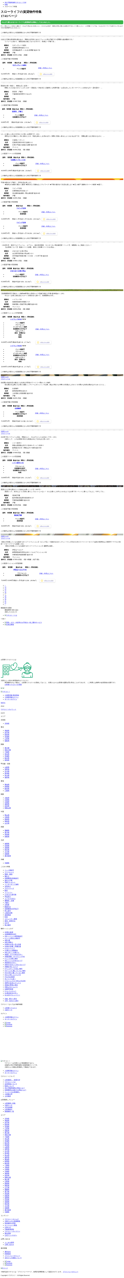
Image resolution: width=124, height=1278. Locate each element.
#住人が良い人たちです (13, 975)
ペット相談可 (9, 870)
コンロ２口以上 (10, 898)
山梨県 (7, 767)
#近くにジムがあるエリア (13, 960)
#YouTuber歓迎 (10, 977)
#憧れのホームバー (11, 987)
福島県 (7, 741)
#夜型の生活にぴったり (13, 983)
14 (5, 589)
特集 (6, 4)
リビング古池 (21, 208)
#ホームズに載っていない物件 (15, 971)
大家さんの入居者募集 (12, 1221)
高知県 (7, 834)
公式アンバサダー (11, 1235)
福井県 (7, 777)
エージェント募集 (11, 1225)
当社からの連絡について (13, 1258)
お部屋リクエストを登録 (13, 684)
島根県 (7, 819)
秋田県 (7, 734)
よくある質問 (9, 1242)
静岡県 (7, 786)
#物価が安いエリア (11, 967)
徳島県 (7, 836)
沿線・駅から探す (11, 999)
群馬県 (7, 760)
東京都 (7, 748)
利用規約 (8, 1254)
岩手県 (7, 732)
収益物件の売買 (10, 1223)
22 (5, 603)
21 (5, 601)
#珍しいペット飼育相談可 (13, 936)
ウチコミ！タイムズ (12, 1219)
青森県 (7, 730)
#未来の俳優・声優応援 (13, 946)
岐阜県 (7, 788)
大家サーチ (8, 1010)
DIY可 (7, 923)
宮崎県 (7, 854)
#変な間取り (9, 942)
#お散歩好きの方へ (11, 993)
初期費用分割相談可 (12, 878)
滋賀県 (7, 804)
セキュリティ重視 (11, 919)
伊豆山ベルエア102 (20, 569)
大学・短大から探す (12, 1001)
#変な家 (7, 940)
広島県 (7, 817)
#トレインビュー (10, 991)
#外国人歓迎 (9, 932)
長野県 (7, 769)
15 (5, 590)
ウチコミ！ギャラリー (12, 1231)
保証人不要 (8, 880)
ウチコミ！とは (10, 1082)
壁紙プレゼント (10, 882)
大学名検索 (8, 1107)
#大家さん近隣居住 (11, 950)
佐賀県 (7, 846)
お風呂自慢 (8, 913)
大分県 (7, 852)
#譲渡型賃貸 (9, 989)
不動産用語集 (9, 1229)
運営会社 (8, 1252)
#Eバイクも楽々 (10, 979)
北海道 (7, 723)
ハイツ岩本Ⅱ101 (18, 463)
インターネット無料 (12, 884)
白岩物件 (18, 408)
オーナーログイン (11, 699)
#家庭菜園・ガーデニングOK (15, 956)
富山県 (7, 775)
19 (5, 597)
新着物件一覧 (9, 1111)
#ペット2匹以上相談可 (12, 938)
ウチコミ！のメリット (8, 709)
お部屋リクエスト (11, 1008)
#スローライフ (10, 948)
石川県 (7, 771)
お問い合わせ (9, 1244)
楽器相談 (8, 915)
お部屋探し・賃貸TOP (12, 1080)
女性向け (8, 886)
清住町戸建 (18, 515)
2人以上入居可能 (10, 894)
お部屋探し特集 (10, 1103)
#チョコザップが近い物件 (13, 969)
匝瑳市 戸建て (17, 111)
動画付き (8, 907)
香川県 (7, 832)
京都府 (7, 802)
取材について (9, 1086)
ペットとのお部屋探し (12, 1092)
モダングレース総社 (19, 65)
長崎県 (7, 848)
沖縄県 (7, 863)
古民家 (7, 905)
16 (5, 592)
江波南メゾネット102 (18, 160)
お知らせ (8, 1227)
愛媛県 (7, 830)
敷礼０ (7, 876)
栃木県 (7, 758)
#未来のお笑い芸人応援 (13, 944)
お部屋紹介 (8, 1109)
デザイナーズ (9, 888)
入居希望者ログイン (12, 697)
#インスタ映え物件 (11, 958)
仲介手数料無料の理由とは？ (15, 1088)
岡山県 (7, 815)
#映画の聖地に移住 (11, 985)
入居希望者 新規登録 (12, 695)
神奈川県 (8, 750)
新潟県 (7, 773)
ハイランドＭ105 (16, 319)
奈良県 (7, 806)
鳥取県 (7, 821)
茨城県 (7, 756)
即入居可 (8, 911)
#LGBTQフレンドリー (12, 995)
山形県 (7, 739)
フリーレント (9, 872)
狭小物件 (8, 925)
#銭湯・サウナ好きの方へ (13, 954)
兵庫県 (7, 800)
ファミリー (8, 892)
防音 (6, 917)
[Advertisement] (62, 642)
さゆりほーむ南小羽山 (18, 271)
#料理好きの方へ (10, 962)
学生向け (8, 896)
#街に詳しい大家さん (12, 952)
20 (5, 599)
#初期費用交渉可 (10, 934)
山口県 (7, 823)
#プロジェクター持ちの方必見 (15, 981)
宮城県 (7, 737)
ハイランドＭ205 (16, 346)
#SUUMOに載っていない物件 (15, 973)
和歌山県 (8, 808)
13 (5, 587)
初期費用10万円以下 (12, 909)
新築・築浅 (8, 874)
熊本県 (7, 850)
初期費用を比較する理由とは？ (15, 1090)
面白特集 (8, 1233)
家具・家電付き (10, 921)
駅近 (6, 890)
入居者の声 (8, 1094)
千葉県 (7, 752)
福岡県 (7, 843)
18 (5, 596)
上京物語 (8, 1096)
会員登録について (11, 1084)
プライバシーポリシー (12, 1256)
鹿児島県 (8, 856)
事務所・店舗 (9, 900)
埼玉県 (7, 754)
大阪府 (7, 798)
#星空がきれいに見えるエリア (15, 964)
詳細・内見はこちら (45, 68)
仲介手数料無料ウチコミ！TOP (15, 2)
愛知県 (7, 784)
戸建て (7, 902)
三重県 (7, 790)
